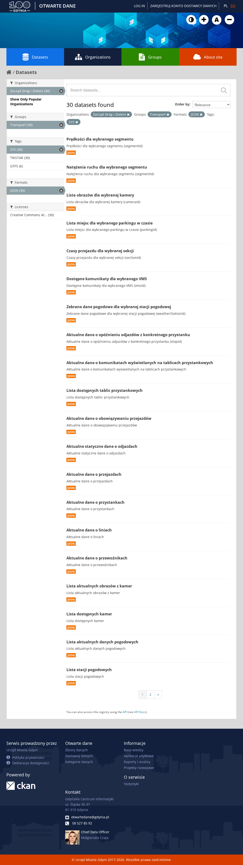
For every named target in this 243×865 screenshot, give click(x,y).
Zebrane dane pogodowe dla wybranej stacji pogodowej (118, 306)
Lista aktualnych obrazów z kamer (99, 586)
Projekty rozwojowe (139, 767)
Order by (182, 104)
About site (213, 57)
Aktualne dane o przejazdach (94, 474)
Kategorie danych (79, 762)
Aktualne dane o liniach (89, 530)
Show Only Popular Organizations (26, 101)
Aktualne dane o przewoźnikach (96, 558)
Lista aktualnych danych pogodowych (102, 642)
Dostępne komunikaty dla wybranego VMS (106, 278)
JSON (71, 153)
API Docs (140, 712)
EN (233, 5)
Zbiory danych (76, 750)
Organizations (98, 57)
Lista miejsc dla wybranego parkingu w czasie (109, 223)
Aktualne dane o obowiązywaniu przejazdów (108, 418)
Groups (155, 57)
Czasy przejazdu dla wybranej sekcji (100, 250)
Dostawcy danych (79, 756)
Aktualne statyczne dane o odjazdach (101, 446)
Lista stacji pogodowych (89, 669)
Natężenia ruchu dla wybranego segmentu (106, 167)
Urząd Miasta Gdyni (22, 750)
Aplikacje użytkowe (139, 756)
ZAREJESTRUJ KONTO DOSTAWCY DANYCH (183, 6)
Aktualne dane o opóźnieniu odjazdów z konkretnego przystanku (128, 334)
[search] (224, 90)
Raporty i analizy (137, 762)
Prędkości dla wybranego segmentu (100, 139)
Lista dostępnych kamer (89, 614)
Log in (139, 6)
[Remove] (128, 114)
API (125, 712)
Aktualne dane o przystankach (95, 502)
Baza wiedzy (133, 750)
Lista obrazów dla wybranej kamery (100, 195)
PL (226, 5)
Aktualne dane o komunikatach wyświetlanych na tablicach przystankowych (139, 362)
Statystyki (131, 784)
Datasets (40, 57)
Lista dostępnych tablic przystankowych (104, 390)
